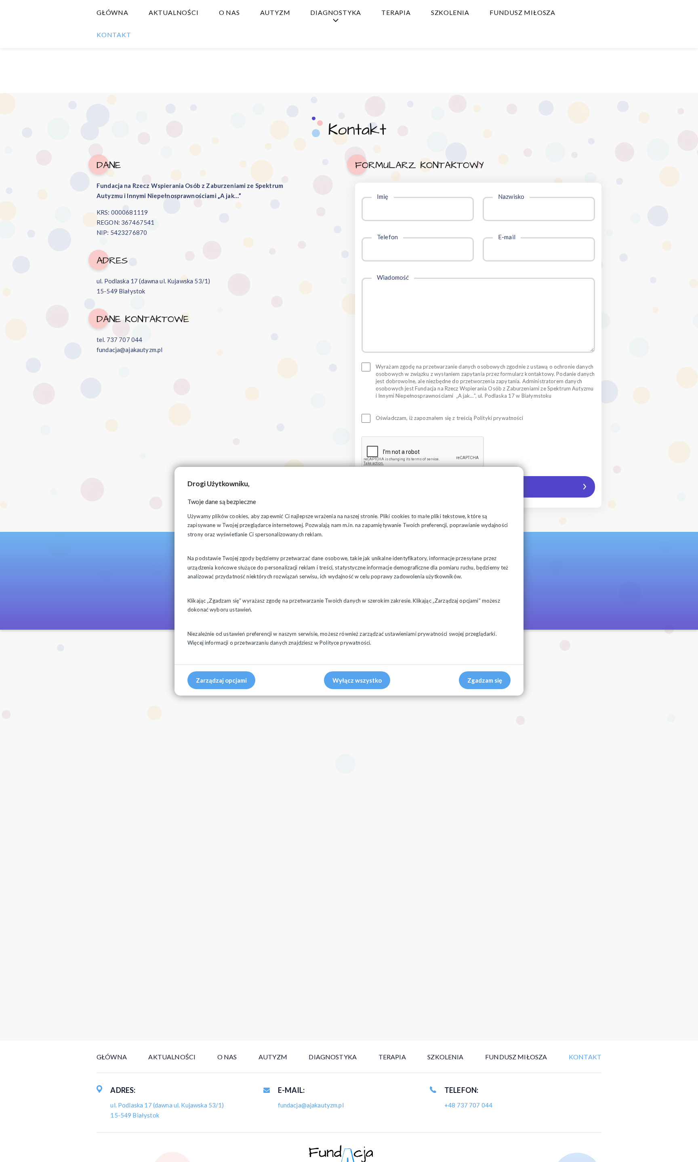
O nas (229, 12)
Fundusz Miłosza (522, 12)
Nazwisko (511, 196)
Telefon (387, 236)
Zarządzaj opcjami (221, 680)
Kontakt (114, 34)
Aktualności (174, 12)
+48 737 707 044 (468, 1105)
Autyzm (275, 12)
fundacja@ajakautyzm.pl (129, 349)
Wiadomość (393, 277)
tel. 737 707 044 (119, 339)
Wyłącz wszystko (357, 680)
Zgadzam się (484, 680)
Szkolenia (450, 12)
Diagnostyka (335, 12)
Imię (383, 196)
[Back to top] (680, 1144)
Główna (112, 12)
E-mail (506, 236)
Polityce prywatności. (345, 642)
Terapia (396, 12)
